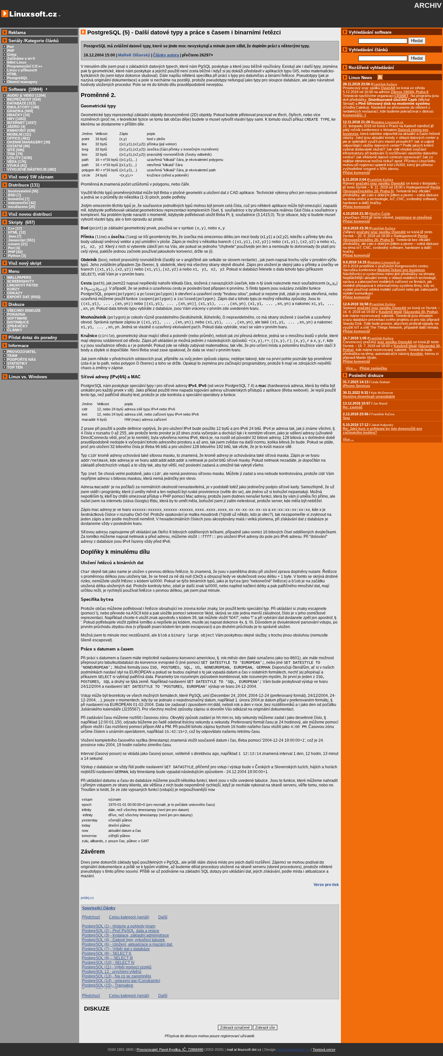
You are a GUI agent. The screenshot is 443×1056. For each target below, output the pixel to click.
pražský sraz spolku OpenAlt (380, 183)
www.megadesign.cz (293, 1049)
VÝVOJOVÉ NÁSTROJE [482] (31, 169)
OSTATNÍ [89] (18, 146)
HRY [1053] (16, 119)
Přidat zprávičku (373, 368)
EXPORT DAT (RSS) (24, 297)
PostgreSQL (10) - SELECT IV (108, 962)
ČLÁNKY (14, 330)
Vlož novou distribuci (30, 214)
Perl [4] (13, 248)
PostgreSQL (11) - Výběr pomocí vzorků (116, 967)
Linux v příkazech (22, 70)
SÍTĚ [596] (15, 150)
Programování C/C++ (24, 66)
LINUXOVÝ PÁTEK (22, 285)
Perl (10, 47)
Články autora (166, 55)
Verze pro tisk (326, 884)
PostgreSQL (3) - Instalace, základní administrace (125, 935)
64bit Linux (16, 62)
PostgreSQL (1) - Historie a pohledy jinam (118, 926)
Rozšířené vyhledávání (371, 67)
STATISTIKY (17, 363)
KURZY (13, 289)
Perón (435, 187)
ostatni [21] (17, 244)
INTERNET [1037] (21, 123)
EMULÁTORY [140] (23, 107)
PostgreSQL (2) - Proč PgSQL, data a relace (120, 931)
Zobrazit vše (265, 1027)
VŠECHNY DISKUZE (24, 310)
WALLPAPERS (19, 277)
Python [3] (16, 256)
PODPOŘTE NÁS (21, 359)
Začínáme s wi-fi (21, 58)
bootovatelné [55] (22, 191)
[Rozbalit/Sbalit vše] (46, 89)
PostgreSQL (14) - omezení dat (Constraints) (121, 980)
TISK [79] (15, 154)
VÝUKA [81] (17, 165)
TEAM (12, 356)
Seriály (15, 40)
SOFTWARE (17, 318)
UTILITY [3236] (19, 158)
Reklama (17, 32)
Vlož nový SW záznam (31, 177)
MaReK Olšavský (134, 55)
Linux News (360, 77)
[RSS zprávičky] (380, 77)
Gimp (12, 54)
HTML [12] (16, 232)
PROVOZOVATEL (21, 352)
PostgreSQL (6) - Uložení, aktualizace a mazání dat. (127, 944)
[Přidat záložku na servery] (94, 899)
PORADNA (16, 314)
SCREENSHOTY (20, 281)
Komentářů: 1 (354, 115)
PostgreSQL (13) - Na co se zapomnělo (116, 976)
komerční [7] (18, 199)
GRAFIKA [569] (20, 111)
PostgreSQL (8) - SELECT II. (107, 953)
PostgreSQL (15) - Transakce (107, 985)
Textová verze (324, 1049)
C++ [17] (14, 228)
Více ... (348, 439)
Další (162, 917)
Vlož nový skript (24, 263)
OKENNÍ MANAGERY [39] (28, 142)
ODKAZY (14, 293)
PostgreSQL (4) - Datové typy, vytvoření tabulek (123, 940)
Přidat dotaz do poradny (32, 337)
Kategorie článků (42, 40)
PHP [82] (15, 252)
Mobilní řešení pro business (401, 270)
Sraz (346, 418)
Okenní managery (22, 82)
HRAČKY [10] (18, 115)
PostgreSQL (17, 78)
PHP (10, 51)
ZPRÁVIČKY (17, 326)
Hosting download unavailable (369, 396)
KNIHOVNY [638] (21, 130)
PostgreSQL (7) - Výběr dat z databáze (116, 949)
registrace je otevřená (413, 217)
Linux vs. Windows (28, 376)
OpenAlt (388, 88)
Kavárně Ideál (390, 312)
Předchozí (91, 917)
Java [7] (14, 236)
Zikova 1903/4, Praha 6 (409, 92)
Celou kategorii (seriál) (129, 917)
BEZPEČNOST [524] (24, 99)
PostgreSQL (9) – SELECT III (107, 958)
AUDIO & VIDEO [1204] (26, 95)
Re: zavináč (353, 407)
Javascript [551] (21, 240)
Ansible (416, 354)
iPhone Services (356, 386)
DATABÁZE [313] (21, 103)
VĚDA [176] (16, 162)
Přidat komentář (356, 173)
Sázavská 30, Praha (420, 312)
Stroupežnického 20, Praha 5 (368, 191)
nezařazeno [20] (21, 207)
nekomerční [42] (21, 203)
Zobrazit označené (235, 1027)
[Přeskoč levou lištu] (59, 16)
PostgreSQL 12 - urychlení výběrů (111, 971)
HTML (12, 74)
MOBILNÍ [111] (19, 134)
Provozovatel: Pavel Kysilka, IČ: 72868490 (170, 1049)
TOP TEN (15, 367)
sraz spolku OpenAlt (394, 342)
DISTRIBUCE (18, 322)
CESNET (401, 96)
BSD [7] (14, 195)
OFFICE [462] (18, 138)
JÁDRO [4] (16, 126)
